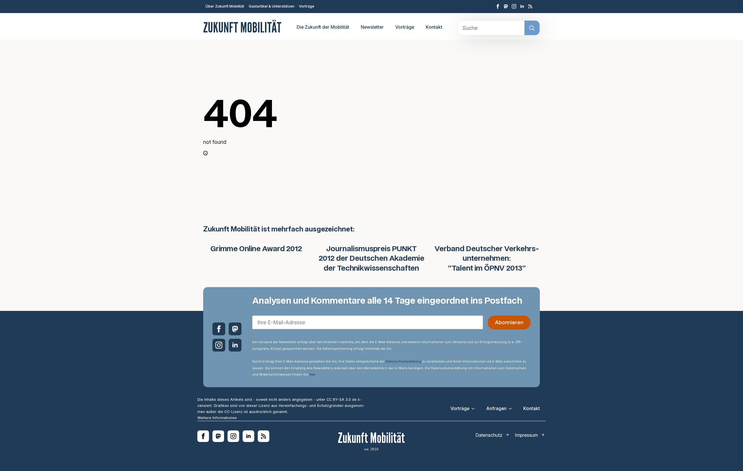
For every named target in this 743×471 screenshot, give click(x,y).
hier (312, 374)
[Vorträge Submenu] (474, 409)
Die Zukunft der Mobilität (323, 27)
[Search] (532, 28)
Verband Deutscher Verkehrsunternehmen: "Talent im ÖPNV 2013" (486, 259)
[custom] (506, 6)
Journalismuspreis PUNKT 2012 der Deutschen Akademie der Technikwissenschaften (371, 259)
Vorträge (306, 6)
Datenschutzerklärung (403, 361)
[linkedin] (522, 6)
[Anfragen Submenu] (511, 409)
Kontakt (434, 27)
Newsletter (372, 27)
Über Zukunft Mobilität (224, 6)
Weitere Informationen (217, 418)
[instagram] (514, 6)
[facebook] (497, 6)
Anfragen (496, 408)
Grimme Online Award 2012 (256, 249)
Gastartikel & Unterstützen (271, 6)
